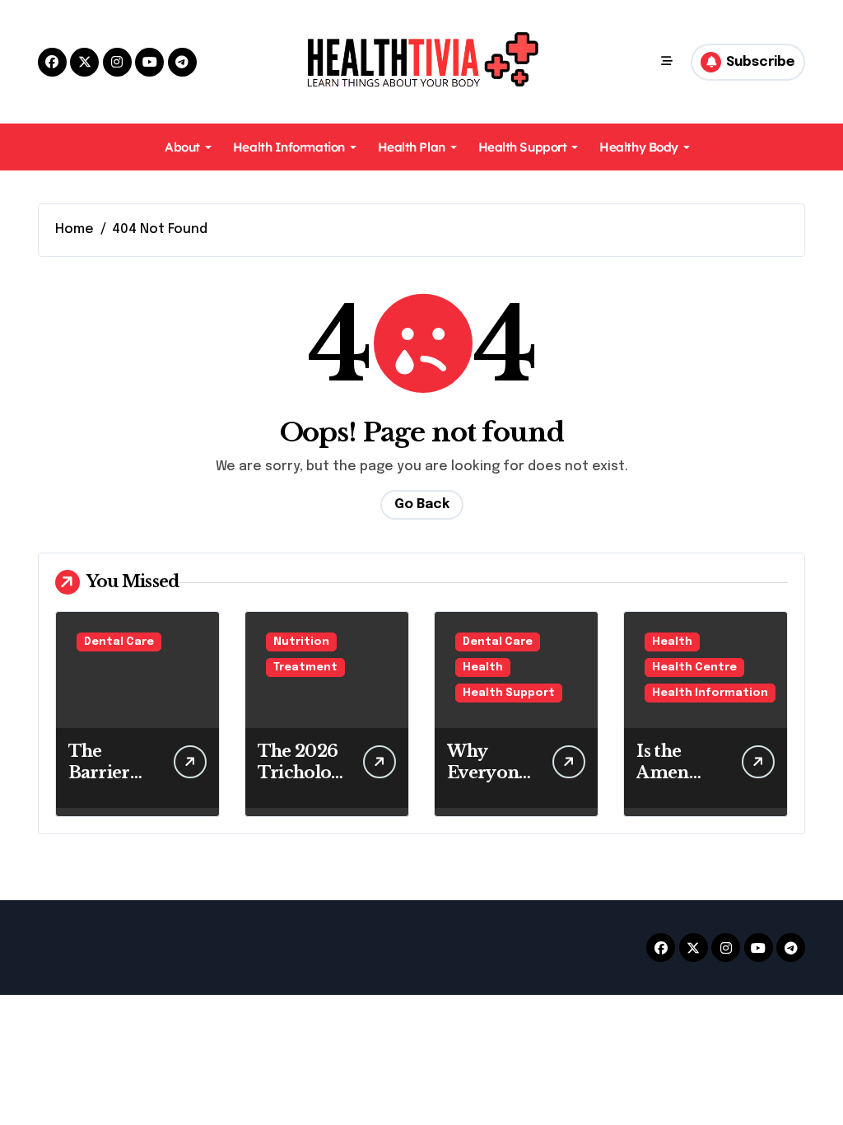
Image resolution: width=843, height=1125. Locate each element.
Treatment (305, 667)
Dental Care (119, 642)
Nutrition (301, 642)
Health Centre (694, 667)
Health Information (289, 147)
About (182, 147)
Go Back (421, 504)
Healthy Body (638, 147)
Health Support (522, 147)
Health (483, 667)
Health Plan (411, 147)
